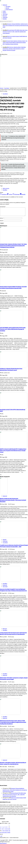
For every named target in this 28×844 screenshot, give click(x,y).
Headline (5, 24)
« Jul (1, 836)
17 (2, 830)
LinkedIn (23, 194)
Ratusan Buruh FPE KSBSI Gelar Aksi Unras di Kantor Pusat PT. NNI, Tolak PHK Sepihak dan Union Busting (15, 31)
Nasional (5, 5)
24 (2, 832)
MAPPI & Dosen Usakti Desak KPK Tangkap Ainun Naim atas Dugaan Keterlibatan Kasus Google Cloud (13, 450)
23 (0, 832)
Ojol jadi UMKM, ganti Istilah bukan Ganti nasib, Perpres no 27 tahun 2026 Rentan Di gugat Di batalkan (13, 329)
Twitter (10, 194)
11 (3, 829)
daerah (7, 8)
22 (9, 830)
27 (6, 832)
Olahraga (5, 17)
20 (6, 830)
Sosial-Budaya (9, 9)
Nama (1, 218)
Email (1, 220)
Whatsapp (17, 194)
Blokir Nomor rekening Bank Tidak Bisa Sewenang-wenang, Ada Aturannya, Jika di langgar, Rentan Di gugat (14, 48)
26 (5, 832)
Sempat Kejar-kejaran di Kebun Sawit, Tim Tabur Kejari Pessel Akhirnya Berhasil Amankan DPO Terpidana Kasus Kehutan (15, 42)
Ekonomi (5, 15)
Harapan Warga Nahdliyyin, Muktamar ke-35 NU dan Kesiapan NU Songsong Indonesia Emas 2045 (15, 25)
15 (9, 829)
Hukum (4, 12)
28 (8, 832)
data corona (6, 188)
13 (6, 829)
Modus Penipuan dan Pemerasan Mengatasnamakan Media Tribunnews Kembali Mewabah (13, 500)
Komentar (2, 206)
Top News (7, 6)
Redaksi (5, 19)
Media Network (3, 843)
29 (9, 832)
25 (3, 832)
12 (5, 829)
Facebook (4, 194)
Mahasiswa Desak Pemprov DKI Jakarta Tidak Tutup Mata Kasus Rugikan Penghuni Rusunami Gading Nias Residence (13, 722)
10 (2, 829)
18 (3, 830)
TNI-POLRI (5, 14)
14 (8, 829)
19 (5, 830)
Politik (4, 11)
